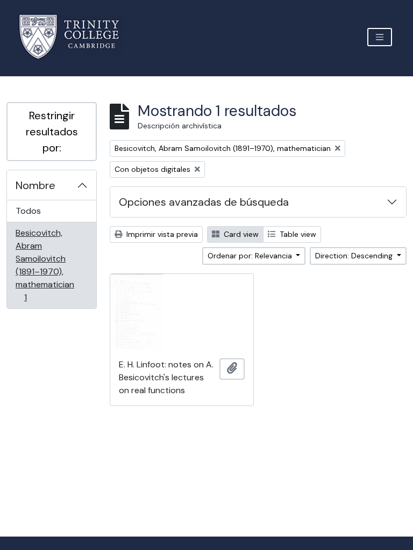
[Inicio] (75, 37)
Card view (240, 234)
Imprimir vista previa (161, 234)
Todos (28, 210)
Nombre (35, 185)
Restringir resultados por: (52, 131)
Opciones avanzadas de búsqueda (204, 202)
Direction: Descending (355, 255)
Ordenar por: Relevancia (251, 255)
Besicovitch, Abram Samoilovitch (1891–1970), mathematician (44, 265)
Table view (296, 234)
